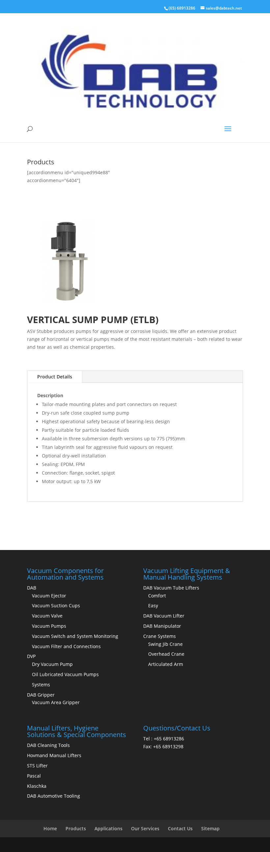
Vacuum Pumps (49, 626)
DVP (31, 656)
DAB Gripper (41, 695)
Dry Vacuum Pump (52, 664)
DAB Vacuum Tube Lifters (171, 588)
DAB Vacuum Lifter (163, 616)
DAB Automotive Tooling (53, 796)
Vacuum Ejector (49, 595)
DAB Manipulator (162, 626)
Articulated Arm (165, 664)
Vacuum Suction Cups (56, 605)
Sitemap (210, 828)
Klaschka (36, 786)
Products (76, 828)
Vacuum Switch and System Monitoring (75, 636)
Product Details (54, 376)
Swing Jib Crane (165, 644)
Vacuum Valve (47, 616)
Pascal (34, 776)
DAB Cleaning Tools (48, 745)
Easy (153, 605)
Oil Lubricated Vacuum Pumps (65, 674)
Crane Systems (159, 636)
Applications (108, 828)
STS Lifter (37, 765)
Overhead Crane (166, 654)
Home (50, 828)
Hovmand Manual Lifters (54, 755)
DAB (31, 588)
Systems (41, 684)
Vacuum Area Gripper (56, 702)
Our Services (145, 828)
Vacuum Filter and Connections (66, 646)
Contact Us (180, 828)
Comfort (157, 595)
